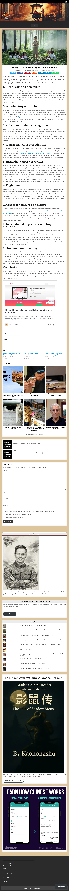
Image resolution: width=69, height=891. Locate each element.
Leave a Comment (41, 70)
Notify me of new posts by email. (14, 517)
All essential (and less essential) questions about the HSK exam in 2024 (13, 395)
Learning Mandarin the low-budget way (13, 427)
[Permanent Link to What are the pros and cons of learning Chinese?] (56, 379)
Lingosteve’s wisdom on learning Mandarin (56, 427)
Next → (15, 450)
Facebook (21, 73)
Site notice (6, 877)
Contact (5, 881)
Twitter (14, 73)
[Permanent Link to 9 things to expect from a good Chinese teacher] (34, 47)
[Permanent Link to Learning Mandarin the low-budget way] (13, 412)
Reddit (35, 73)
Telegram (48, 73)
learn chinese (34, 434)
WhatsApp (55, 73)
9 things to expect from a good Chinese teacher (35, 67)
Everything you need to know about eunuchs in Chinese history (40, 644)
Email (5, 498)
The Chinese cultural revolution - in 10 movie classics (36, 635)
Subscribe (61, 887)
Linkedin (41, 73)
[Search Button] (66, 2)
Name (5, 492)
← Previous (16, 441)
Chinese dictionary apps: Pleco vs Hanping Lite (35, 394)
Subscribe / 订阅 (9, 614)
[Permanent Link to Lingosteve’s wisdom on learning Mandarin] (56, 412)
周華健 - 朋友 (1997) (25, 649)
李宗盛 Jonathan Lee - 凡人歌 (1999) (31, 659)
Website (5, 505)
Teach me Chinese (9, 866)
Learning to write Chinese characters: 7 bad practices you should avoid (34, 428)
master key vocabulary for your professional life (36, 153)
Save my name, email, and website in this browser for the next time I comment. (30, 511)
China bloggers (8, 863)
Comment (6, 470)
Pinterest (28, 73)
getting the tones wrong (27, 117)
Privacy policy (7, 873)
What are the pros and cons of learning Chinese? (56, 394)
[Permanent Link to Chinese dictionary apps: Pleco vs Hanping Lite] (34, 379)
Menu (35, 25)
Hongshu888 (19, 70)
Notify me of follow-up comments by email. (18, 514)
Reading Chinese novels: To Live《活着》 (32, 663)
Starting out (51, 70)
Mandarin (41, 434)
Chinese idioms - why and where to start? (33, 625)
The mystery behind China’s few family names (34, 668)
